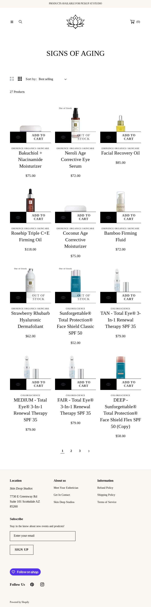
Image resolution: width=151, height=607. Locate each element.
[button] (11, 21)
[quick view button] (18, 137)
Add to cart (38, 137)
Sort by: (31, 79)
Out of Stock (83, 137)
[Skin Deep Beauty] (75, 21)
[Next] (88, 450)
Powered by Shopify (19, 602)
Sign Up (22, 549)
